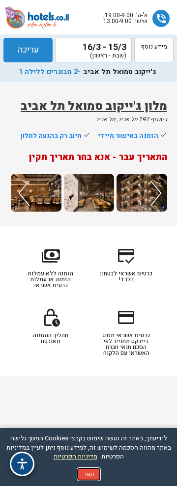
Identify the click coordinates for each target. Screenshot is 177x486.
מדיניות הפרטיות (75, 456)
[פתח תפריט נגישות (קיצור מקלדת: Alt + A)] (22, 464)
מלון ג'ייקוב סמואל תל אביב (94, 106)
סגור (89, 474)
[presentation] (22, 193)
